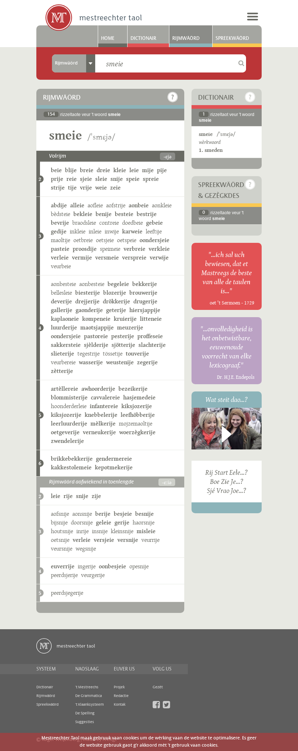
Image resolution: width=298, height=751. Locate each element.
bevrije (60, 223)
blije (71, 170)
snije (116, 179)
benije (104, 214)
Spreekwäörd (232, 38)
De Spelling (84, 713)
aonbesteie (63, 284)
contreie (109, 223)
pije (162, 170)
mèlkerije (103, 423)
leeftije (154, 231)
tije (72, 187)
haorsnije (143, 522)
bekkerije (144, 284)
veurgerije (93, 575)
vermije (82, 257)
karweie (132, 231)
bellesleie (61, 293)
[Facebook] (156, 704)
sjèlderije (96, 345)
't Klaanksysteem (89, 704)
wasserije (91, 362)
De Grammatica (88, 696)
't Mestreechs (86, 687)
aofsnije (60, 514)
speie (133, 179)
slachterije (152, 345)
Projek (119, 687)
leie (134, 170)
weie (101, 187)
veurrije (150, 540)
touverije (137, 353)
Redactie (121, 696)
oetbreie (83, 240)
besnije (144, 514)
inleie (95, 231)
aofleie (95, 205)
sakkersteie (66, 345)
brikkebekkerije (72, 459)
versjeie (104, 540)
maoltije (60, 240)
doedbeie (132, 223)
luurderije (64, 327)
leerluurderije (69, 423)
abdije (59, 205)
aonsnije (82, 514)
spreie (151, 179)
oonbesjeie (112, 566)
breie (86, 170)
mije (148, 170)
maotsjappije (97, 327)
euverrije (62, 566)
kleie (119, 170)
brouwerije (143, 293)
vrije (86, 187)
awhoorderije (98, 389)
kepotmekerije (114, 467)
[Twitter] (166, 704)
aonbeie (139, 205)
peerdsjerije (64, 575)
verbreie (134, 249)
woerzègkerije (137, 432)
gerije (121, 522)
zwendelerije (67, 441)
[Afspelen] (226, 434)
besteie (124, 214)
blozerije (114, 293)
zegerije (147, 362)
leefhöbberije (138, 415)
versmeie (107, 257)
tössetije (112, 353)
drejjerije (87, 301)
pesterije (122, 336)
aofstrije (115, 205)
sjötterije (123, 345)
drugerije (145, 301)
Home (107, 38)
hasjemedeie (139, 397)
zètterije (62, 371)
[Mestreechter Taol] (93, 18)
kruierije (125, 319)
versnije (127, 540)
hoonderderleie (68, 406)
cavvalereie (105, 397)
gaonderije (89, 310)
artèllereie (64, 389)
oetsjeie (105, 240)
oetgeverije (65, 432)
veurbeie (61, 266)
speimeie (110, 249)
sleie (101, 179)
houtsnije (62, 531)
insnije (100, 531)
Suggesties (84, 722)
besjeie (123, 514)
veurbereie (63, 362)
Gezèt (158, 687)
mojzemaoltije (135, 423)
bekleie (82, 214)
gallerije (61, 310)
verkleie (159, 249)
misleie (146, 531)
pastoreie (96, 336)
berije (102, 514)
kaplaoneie (65, 319)
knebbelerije (101, 415)
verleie (60, 257)
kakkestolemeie (71, 467)
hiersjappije (144, 310)
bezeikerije (133, 389)
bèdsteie (60, 214)
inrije (82, 531)
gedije (59, 231)
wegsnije (86, 548)
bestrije (147, 214)
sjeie (86, 179)
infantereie (104, 406)
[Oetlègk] (173, 97)
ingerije (87, 566)
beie (56, 170)
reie (72, 179)
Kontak (119, 704)
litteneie (151, 319)
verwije (159, 257)
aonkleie (162, 205)
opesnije (139, 566)
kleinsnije (122, 531)
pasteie (60, 249)
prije (57, 179)
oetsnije (60, 540)
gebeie (154, 223)
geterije (116, 310)
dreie (103, 170)
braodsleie (84, 223)
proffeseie (150, 336)
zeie (115, 187)
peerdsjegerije (67, 593)
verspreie (134, 257)
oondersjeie (154, 240)
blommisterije (69, 397)
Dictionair (143, 38)
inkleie (77, 231)
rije (68, 496)
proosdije (85, 249)
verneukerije (99, 432)
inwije (112, 231)
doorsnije (82, 522)
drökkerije (116, 301)
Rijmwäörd (186, 38)
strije (58, 187)
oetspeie (126, 240)
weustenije (120, 362)
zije (96, 496)
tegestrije (88, 353)
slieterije (62, 353)
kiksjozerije (136, 406)
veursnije (61, 548)
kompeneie (96, 319)
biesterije (87, 293)
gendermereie (114, 459)
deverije (61, 301)
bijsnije (59, 522)
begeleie (118, 284)
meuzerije (130, 327)
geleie (103, 522)
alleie (77, 205)
